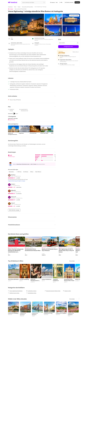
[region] (16, 242)
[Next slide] (54, 124)
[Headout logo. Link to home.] (12, 2)
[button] (26, 25)
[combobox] (33, 2)
